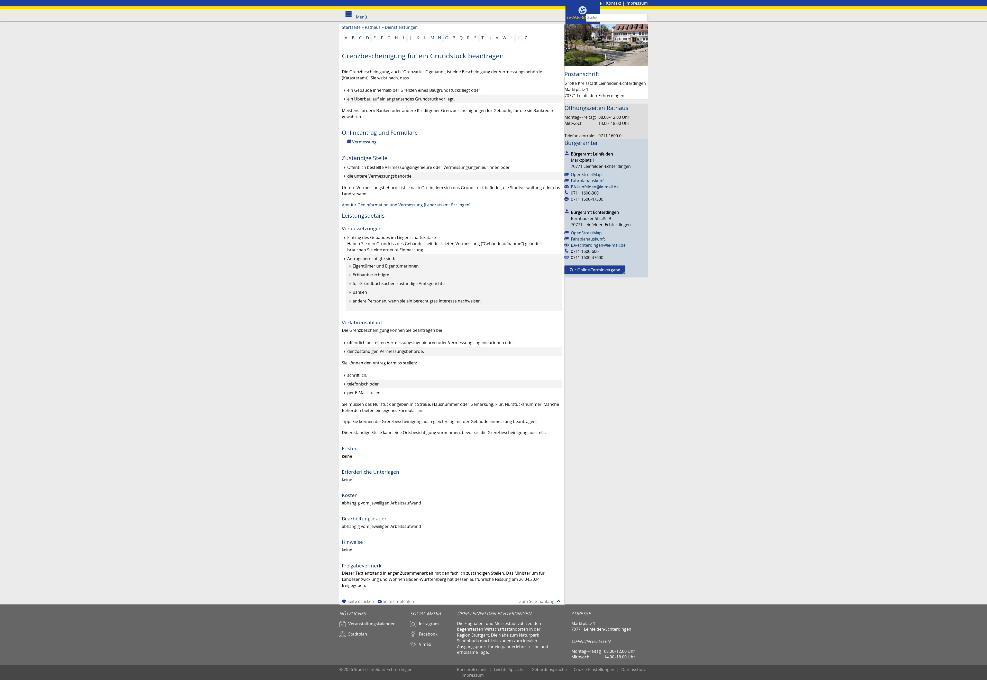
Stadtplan (357, 634)
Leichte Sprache (509, 669)
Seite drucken (361, 601)
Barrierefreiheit (472, 669)
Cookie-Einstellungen (594, 669)
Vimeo (425, 644)
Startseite (351, 27)
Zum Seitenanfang (536, 601)
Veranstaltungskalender (371, 624)
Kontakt (613, 3)
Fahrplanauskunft (588, 180)
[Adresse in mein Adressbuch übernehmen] (566, 153)
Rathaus (373, 27)
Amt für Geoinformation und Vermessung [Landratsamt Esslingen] (406, 205)
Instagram (429, 624)
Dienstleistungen (401, 27)
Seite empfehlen (398, 601)
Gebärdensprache (549, 669)
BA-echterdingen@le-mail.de (598, 245)
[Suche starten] (644, 17)
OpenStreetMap (586, 174)
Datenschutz (633, 669)
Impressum (637, 3)
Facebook (428, 634)
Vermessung (364, 142)
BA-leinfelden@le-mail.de (595, 187)
